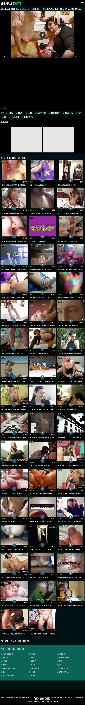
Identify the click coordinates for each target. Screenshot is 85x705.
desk (60, 661)
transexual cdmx (8, 668)
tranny (10, 113)
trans (29, 113)
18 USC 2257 (37, 701)
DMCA (44, 701)
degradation (28, 117)
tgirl (79, 113)
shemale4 (11, 3)
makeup (33, 654)
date (60, 665)
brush (32, 665)
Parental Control (52, 701)
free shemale (35, 668)
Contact (29, 701)
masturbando (64, 657)
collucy (5, 657)
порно (32, 657)
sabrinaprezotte (65, 672)
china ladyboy (64, 668)
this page (81, 697)
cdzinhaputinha (8, 675)
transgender (41, 113)
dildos (32, 675)
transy (5, 665)
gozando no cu (7, 654)
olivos (4, 661)
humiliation (15, 117)
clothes (33, 661)
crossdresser (55, 113)
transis (33, 672)
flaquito (62, 654)
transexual (69, 113)
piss (4, 117)
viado (4, 672)
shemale (20, 113)
